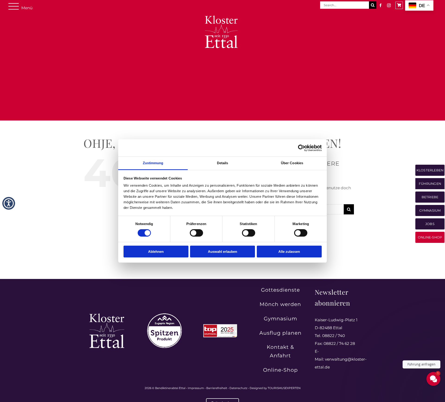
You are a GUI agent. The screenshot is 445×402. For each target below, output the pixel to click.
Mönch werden (280, 304)
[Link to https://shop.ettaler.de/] (399, 5)
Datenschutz (238, 388)
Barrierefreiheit (216, 388)
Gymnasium (280, 318)
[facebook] (380, 5)
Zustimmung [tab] (153, 163)
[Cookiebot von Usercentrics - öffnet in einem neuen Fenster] (301, 147)
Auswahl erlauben (222, 252)
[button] (8, 203)
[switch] (196, 233)
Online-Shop (280, 370)
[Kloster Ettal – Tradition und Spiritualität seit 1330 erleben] (106, 315)
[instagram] (389, 5)
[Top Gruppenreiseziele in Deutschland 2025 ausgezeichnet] (220, 325)
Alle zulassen (289, 252)
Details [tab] (222, 163)
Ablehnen (156, 252)
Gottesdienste (280, 290)
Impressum (196, 388)
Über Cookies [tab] (292, 163)
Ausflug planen (280, 333)
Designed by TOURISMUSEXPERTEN (275, 388)
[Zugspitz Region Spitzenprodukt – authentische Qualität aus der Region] (164, 315)
